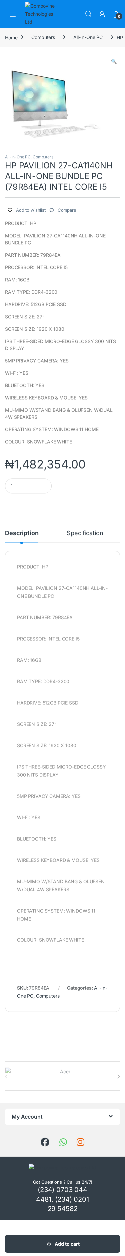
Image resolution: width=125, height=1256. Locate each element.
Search (88, 14)
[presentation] (118, 1076)
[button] (114, 61)
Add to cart (67, 1244)
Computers (43, 37)
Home (11, 37)
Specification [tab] (85, 533)
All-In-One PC (88, 37)
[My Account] (102, 14)
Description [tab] (21, 533)
